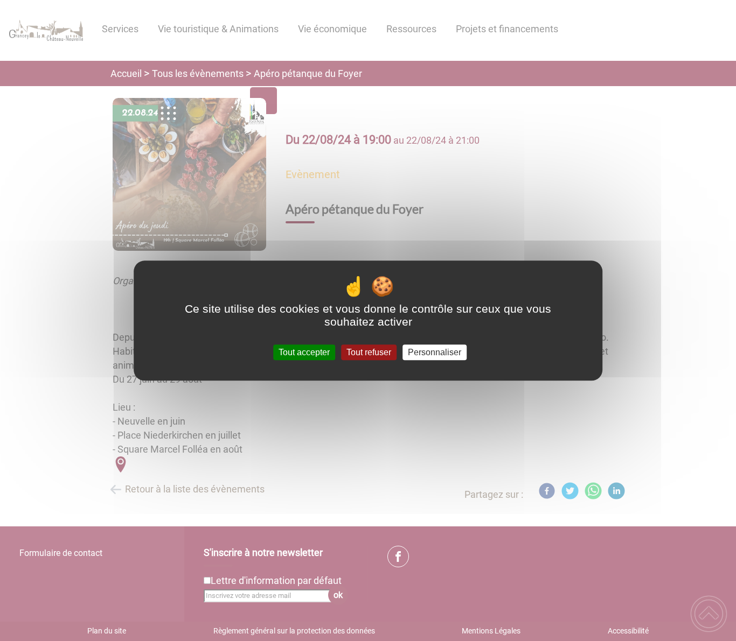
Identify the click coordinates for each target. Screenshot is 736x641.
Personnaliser (434, 352)
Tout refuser (368, 352)
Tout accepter (304, 352)
